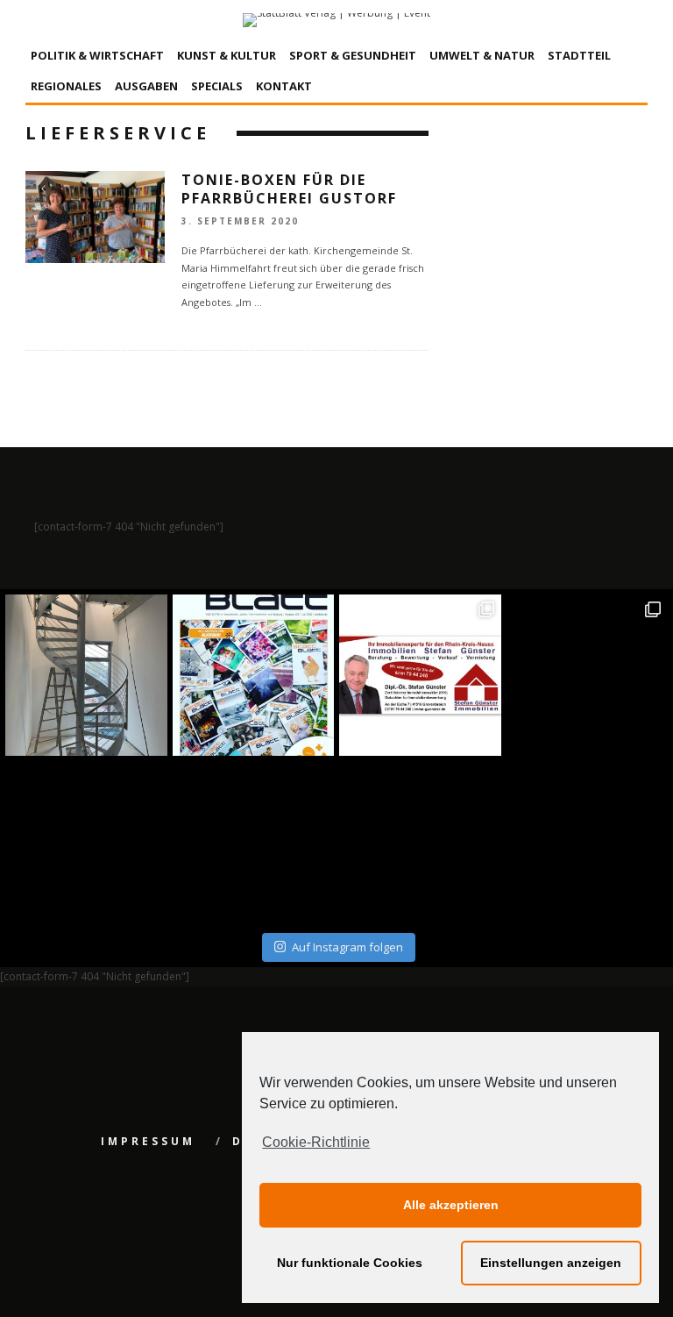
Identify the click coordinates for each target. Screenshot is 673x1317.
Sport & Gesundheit (352, 55)
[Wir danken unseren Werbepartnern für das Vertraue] (588, 675)
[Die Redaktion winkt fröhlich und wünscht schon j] (254, 842)
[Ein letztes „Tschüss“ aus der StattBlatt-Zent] (254, 675)
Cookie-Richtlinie (316, 1142)
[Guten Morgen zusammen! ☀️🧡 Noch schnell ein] (420, 842)
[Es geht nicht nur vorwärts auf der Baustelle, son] (86, 675)
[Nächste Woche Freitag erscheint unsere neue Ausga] (86, 842)
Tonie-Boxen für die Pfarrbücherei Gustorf (289, 189)
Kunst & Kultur (226, 55)
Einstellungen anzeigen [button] (550, 1263)
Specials (217, 86)
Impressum (148, 1141)
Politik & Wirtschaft (97, 55)
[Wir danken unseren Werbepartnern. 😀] (420, 675)
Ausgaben (146, 86)
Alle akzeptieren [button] (451, 1205)
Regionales (66, 86)
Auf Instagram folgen (347, 947)
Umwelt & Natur (482, 55)
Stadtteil (579, 55)
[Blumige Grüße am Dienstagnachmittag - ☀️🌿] (588, 842)
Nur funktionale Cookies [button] (349, 1263)
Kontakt (284, 86)
